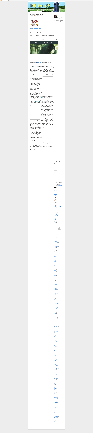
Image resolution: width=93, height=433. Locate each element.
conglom (55, 270)
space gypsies (55, 389)
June (56, 214)
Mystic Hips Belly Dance (37, 101)
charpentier (55, 264)
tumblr (55, 407)
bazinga (55, 247)
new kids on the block (56, 356)
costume (55, 275)
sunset (55, 394)
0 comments (32, 15)
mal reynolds (55, 341)
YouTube (40, 11)
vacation (55, 410)
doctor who (32, 28)
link (54, 335)
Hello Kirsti (56, 203)
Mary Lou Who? (56, 162)
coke (54, 266)
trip (54, 406)
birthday (55, 250)
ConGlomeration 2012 (34, 60)
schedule (55, 382)
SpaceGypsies (39, 62)
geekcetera (55, 308)
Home (31, 11)
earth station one (36, 28)
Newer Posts (39, 158)
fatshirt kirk (55, 297)
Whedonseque (56, 194)
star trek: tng (55, 391)
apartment (55, 241)
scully (54, 383)
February (56, 220)
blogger (55, 252)
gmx (54, 311)
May (55, 218)
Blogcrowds (62, 430)
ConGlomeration (35, 66)
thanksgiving (55, 397)
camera (55, 256)
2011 (55, 221)
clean (54, 265)
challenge (55, 261)
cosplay (55, 274)
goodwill (55, 312)
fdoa (54, 298)
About (34, 11)
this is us (55, 401)
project (55, 370)
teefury (55, 396)
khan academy (56, 331)
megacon (55, 346)
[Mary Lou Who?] (57, 168)
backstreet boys (56, 246)
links (54, 336)
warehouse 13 (55, 415)
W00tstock (55, 193)
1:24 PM (41, 15)
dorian (55, 290)
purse (55, 373)
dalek (54, 279)
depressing (55, 283)
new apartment (56, 354)
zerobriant (55, 425)
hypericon (55, 322)
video (54, 412)
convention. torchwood (56, 273)
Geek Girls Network (56, 191)
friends (55, 302)
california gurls (55, 255)
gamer (55, 304)
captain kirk (55, 257)
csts (54, 278)
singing (55, 388)
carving (55, 259)
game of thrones (56, 303)
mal (54, 340)
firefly (54, 299)
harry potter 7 (55, 318)
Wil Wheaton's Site (56, 195)
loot (54, 337)
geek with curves (57, 200)
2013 (55, 210)
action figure (55, 236)
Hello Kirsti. (37, 430)
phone (55, 364)
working (55, 421)
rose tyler (55, 379)
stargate (55, 393)
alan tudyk (55, 238)
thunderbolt (55, 402)
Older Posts (42, 158)
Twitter (36, 11)
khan (54, 330)
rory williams (55, 378)
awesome (55, 245)
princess (55, 369)
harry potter (55, 317)
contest (55, 271)
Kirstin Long (34, 430)
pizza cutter (55, 365)
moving (55, 349)
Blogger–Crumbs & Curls (58, 207)
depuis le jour (55, 284)
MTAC (30, 66)
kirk (54, 332)
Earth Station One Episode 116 (36, 14)
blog (54, 251)
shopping (55, 387)
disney (55, 285)
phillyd (55, 363)
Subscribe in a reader (56, 171)
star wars (55, 392)
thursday (55, 403)
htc (54, 321)
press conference (56, 368)
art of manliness (56, 242)
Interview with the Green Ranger (36, 32)
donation (55, 288)
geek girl (55, 306)
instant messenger (56, 323)
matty (54, 345)
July (55, 213)
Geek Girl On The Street (57, 190)
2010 (55, 222)
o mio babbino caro (56, 359)
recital (55, 375)
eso (38, 28)
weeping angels (56, 416)
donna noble (55, 289)
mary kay (55, 344)
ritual (54, 377)
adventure (55, 237)
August (56, 212)
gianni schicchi (55, 309)
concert (55, 269)
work (54, 420)
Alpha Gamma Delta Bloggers (58, 206)
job (54, 327)
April (55, 219)
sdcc (54, 384)
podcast (40, 28)
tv (54, 408)
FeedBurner (60, 185)
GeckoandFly (49, 430)
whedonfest (55, 417)
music (55, 351)
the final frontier (56, 398)
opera (55, 360)
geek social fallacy (56, 307)
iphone (55, 325)
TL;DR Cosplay (41, 97)
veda (54, 411)
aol (54, 240)
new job (55, 355)
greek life (55, 313)
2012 (55, 211)
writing (55, 422)
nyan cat (55, 358)
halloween (55, 316)
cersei (55, 260)
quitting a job (55, 374)
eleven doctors (56, 293)
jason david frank (56, 326)
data (54, 280)
